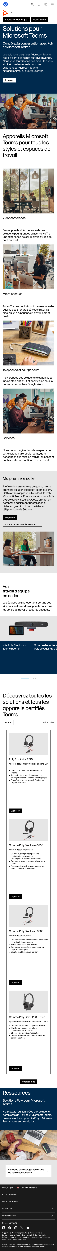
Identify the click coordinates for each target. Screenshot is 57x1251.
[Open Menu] (52, 4)
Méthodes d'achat (10, 1201)
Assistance (7, 1208)
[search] (32, 4)
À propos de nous (10, 1194)
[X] (21, 1227)
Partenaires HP (8, 1216)
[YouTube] (28, 1227)
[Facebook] (9, 1227)
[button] (25, 678)
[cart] (39, 4)
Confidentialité (40, 1235)
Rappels (5, 1233)
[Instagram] (15, 1227)
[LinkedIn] (3, 1227)
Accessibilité (35, 1233)
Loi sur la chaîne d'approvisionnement (17, 1235)
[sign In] (45, 4)
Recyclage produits (19, 1233)
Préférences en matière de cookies (15, 1237)
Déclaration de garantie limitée (14, 1239)
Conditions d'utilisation (41, 1237)
